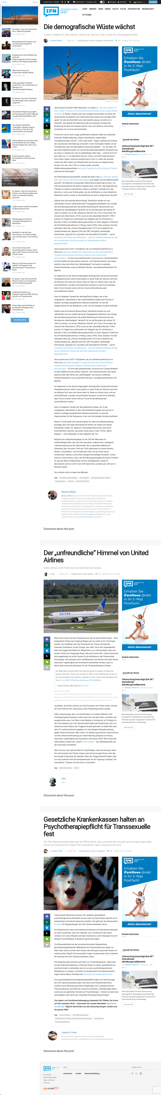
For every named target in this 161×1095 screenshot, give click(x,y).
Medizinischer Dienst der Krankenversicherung (73, 1018)
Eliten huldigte (88, 742)
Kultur (115, 9)
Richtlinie (58, 924)
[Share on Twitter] (47, 126)
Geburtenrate (60, 481)
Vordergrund (99, 40)
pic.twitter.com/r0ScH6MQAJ (89, 680)
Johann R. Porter (57, 851)
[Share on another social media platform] (47, 137)
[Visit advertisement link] (139, 81)
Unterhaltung (134, 9)
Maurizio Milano (57, 40)
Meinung (92, 9)
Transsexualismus (62, 1022)
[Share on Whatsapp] (47, 115)
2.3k (124, 157)
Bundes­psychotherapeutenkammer (97, 974)
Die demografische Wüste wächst (18, 19)
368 (110, 851)
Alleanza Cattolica (95, 514)
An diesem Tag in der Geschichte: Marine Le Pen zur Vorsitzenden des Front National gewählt (24, 281)
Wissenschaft (148, 9)
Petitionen (86, 15)
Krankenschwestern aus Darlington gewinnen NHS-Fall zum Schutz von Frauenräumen (25, 294)
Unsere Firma (48, 2)
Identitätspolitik (66, 768)
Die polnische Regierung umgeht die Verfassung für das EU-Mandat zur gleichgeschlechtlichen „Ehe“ (25, 114)
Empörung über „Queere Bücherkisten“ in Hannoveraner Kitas (23, 158)
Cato (53, 574)
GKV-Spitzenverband (80, 1015)
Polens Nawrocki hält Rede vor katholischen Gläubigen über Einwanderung (23, 308)
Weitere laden (20, 320)
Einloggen (112, 2)
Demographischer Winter (100, 478)
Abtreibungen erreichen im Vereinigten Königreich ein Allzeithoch (22, 221)
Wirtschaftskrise (82, 481)
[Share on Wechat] (47, 132)
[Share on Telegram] (47, 120)
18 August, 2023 (147, 154)
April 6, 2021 (83, 686)
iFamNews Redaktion (132, 154)
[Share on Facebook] (47, 109)
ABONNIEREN (80, 2)
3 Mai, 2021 (71, 40)
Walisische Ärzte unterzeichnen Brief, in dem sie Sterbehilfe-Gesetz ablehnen (19, 178)
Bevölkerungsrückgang (68, 478)
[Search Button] (130, 2)
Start (84, 9)
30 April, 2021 (63, 574)
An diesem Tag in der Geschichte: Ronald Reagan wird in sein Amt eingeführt (24, 100)
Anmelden (122, 2)
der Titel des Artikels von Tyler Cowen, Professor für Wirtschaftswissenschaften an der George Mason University (86, 111)
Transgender (99, 1018)
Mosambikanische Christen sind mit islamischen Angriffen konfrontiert (24, 44)
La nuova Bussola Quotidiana (83, 517)
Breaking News (83, 40)
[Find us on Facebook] (132, 1073)
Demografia (84, 478)
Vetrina (71, 481)
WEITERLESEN (130, 194)
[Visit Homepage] (61, 12)
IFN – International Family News (50, 1077)
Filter (34, 2)
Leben (100, 9)
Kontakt (56, 2)
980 (99, 574)
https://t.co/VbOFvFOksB (66, 680)
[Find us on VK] (141, 1073)
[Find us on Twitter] (136, 1073)
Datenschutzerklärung (92, 1073)
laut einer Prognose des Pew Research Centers (97, 168)
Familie (108, 9)
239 (119, 40)
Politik (123, 9)
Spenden (153, 2)
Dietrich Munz (65, 1015)
